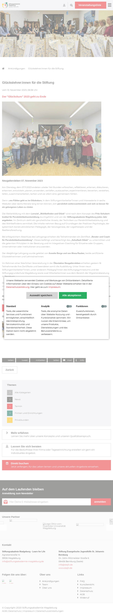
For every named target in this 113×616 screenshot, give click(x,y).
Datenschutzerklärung (17, 287)
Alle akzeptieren (72, 295)
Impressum (54, 287)
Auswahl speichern (41, 295)
